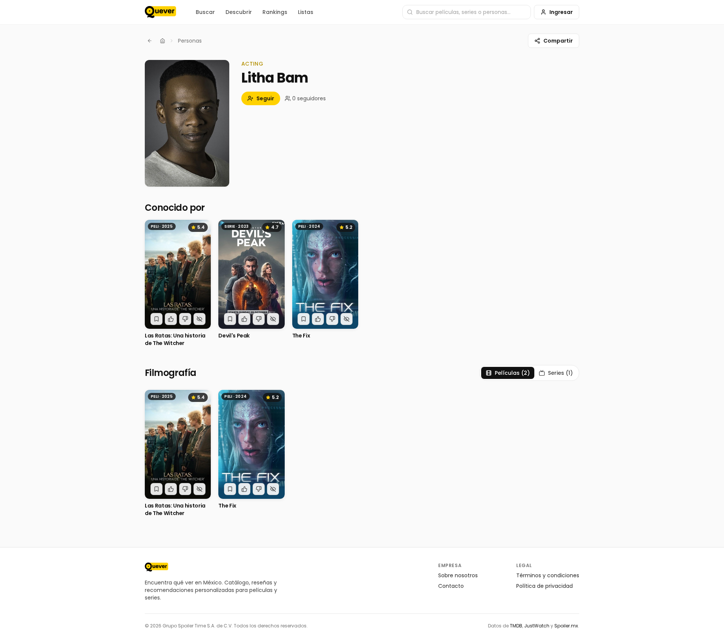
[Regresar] (150, 41)
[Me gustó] (171, 319)
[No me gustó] (185, 319)
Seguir (265, 98)
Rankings (274, 12)
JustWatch (536, 626)
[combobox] (466, 12)
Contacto (451, 586)
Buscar (205, 12)
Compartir (558, 40)
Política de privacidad (544, 586)
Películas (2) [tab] (512, 373)
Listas (305, 12)
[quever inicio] (160, 12)
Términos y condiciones (547, 575)
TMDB (516, 626)
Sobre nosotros (458, 575)
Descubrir (238, 12)
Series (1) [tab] (560, 373)
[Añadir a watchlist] (156, 319)
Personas (190, 40)
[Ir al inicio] (156, 567)
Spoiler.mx (566, 626)
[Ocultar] (199, 319)
